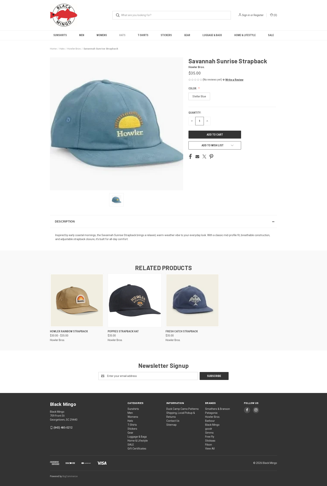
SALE (271, 35)
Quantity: (194, 112)
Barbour (210, 420)
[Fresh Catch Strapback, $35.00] (192, 300)
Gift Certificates (137, 448)
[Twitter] (204, 156)
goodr (208, 428)
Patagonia (211, 412)
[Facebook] (190, 156)
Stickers (166, 35)
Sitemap (171, 424)
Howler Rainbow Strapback (69, 331)
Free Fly (209, 436)
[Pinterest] (211, 156)
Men (81, 35)
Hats (122, 35)
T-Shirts (143, 35)
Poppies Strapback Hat (123, 331)
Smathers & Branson (217, 408)
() (275, 15)
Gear (187, 35)
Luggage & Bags (212, 35)
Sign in (246, 15)
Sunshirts (60, 35)
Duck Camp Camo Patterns (182, 408)
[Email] (197, 156)
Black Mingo (212, 424)
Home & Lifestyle (245, 35)
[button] (233, 79)
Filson (208, 444)
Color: (192, 88)
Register (259, 15)
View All (210, 448)
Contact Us (172, 420)
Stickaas (210, 440)
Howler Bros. (212, 416)
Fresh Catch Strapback (182, 331)
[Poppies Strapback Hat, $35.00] (134, 300)
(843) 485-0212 (63, 427)
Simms (209, 432)
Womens (102, 35)
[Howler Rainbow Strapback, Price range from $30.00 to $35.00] (77, 300)
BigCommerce (70, 476)
